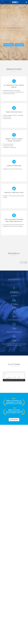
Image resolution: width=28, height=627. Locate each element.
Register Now (9, 44)
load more (22, 262)
